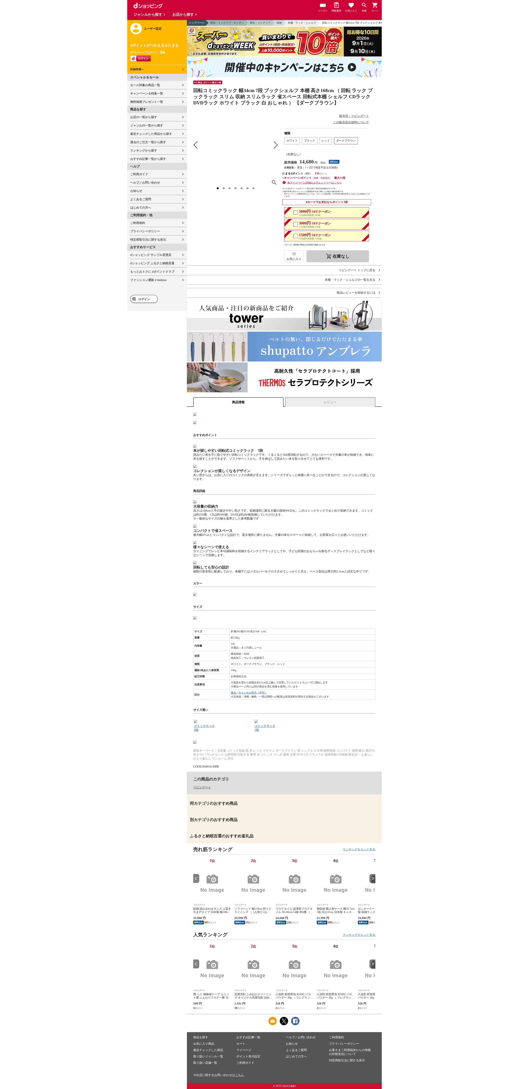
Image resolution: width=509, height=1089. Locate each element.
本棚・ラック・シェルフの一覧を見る (350, 279)
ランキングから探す (143, 150)
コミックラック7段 (264, 728)
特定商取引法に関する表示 (148, 239)
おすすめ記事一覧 (248, 1037)
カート (240, 1043)
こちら (239, 1075)
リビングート (202, 787)
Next (372, 878)
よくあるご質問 (140, 199)
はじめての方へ (140, 207)
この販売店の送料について (351, 122)
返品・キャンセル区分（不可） (249, 692)
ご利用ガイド (139, 174)
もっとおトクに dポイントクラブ (152, 271)
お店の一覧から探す (143, 117)
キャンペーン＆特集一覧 (146, 93)
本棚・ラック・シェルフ (302, 22)
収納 (279, 22)
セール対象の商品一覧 (145, 85)
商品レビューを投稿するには (356, 292)
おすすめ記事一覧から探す (148, 158)
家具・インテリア (260, 22)
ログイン (144, 299)
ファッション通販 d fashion (148, 280)
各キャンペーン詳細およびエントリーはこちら (314, 182)
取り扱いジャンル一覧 (208, 1056)
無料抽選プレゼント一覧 (146, 101)
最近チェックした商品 (208, 1050)
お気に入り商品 (203, 1043)
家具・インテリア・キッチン (227, 22)
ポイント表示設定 (248, 1056)
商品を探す (200, 1037)
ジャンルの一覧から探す (146, 125)
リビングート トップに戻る (357, 270)
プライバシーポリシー (145, 231)
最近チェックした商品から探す (151, 133)
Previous (196, 878)
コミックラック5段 (204, 728)
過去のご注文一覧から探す (148, 142)
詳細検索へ (137, 69)
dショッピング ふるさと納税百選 (152, 263)
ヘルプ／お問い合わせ (145, 182)
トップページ (196, 22)
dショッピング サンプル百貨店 (150, 254)
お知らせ (136, 190)
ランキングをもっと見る (359, 849)
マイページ (243, 1050)
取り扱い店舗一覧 (205, 1062)
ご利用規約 (137, 222)
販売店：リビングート (354, 116)
